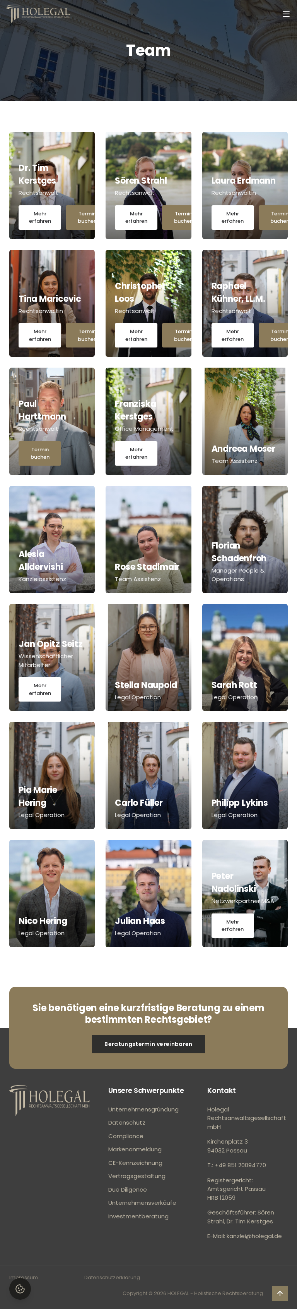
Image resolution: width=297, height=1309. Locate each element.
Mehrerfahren (40, 217)
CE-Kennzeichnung (135, 1163)
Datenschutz (126, 1122)
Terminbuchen (87, 217)
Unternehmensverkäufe (142, 1203)
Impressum (23, 1277)
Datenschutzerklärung (112, 1277)
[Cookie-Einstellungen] (20, 1289)
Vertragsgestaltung (137, 1176)
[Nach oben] (49, 1100)
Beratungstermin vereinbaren (148, 1044)
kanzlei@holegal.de (254, 1236)
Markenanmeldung (135, 1149)
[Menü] (286, 14)
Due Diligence (127, 1189)
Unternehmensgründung (143, 1109)
